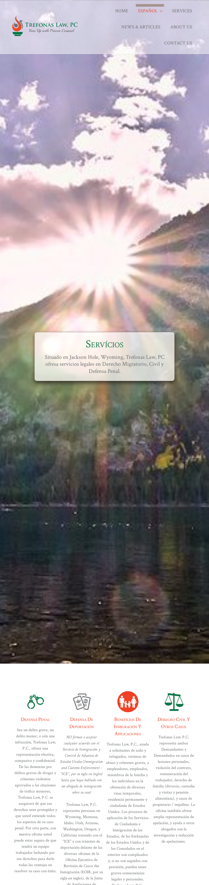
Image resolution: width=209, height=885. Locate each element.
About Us (181, 27)
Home (121, 11)
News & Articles (140, 27)
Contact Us (178, 43)
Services (182, 11)
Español (148, 11)
